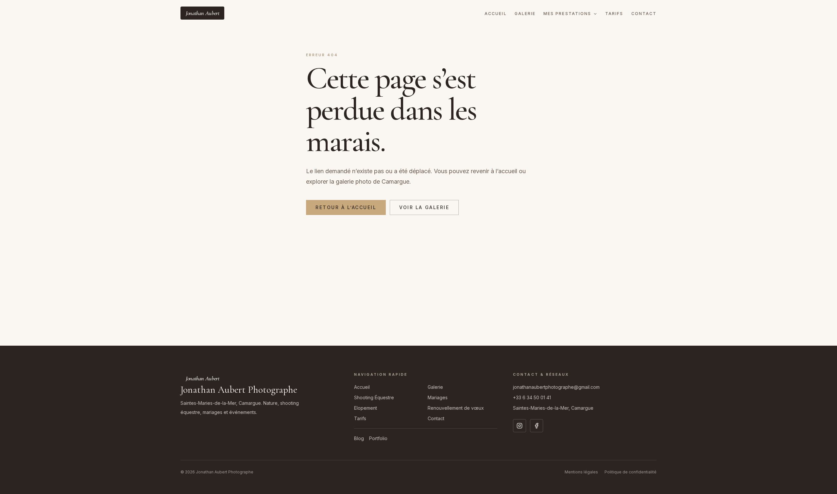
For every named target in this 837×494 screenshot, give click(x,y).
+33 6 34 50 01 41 (532, 397)
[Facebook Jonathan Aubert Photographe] (536, 425)
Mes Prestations (567, 13)
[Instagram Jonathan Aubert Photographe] (519, 425)
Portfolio (378, 438)
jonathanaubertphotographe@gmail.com (556, 387)
